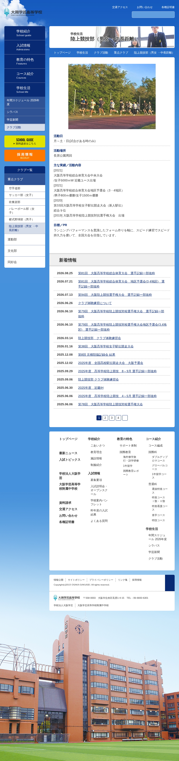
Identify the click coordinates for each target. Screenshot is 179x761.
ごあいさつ (98, 445)
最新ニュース (68, 453)
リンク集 (122, 579)
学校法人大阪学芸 (70, 476)
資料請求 (65, 502)
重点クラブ (121, 52)
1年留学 (128, 465)
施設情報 (96, 458)
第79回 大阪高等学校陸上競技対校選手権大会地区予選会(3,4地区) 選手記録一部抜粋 (122, 327)
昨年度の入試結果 (99, 512)
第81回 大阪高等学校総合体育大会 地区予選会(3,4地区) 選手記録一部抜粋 (121, 284)
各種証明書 (168, 7)
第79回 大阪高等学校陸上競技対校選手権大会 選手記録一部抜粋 (121, 313)
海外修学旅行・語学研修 (131, 458)
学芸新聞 (12, 119)
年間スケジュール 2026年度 (23, 102)
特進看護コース (160, 508)
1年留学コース (159, 476)
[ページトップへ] (170, 583)
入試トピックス (70, 459)
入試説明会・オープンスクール (99, 490)
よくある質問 (99, 521)
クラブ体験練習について (95, 303)
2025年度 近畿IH (90, 387)
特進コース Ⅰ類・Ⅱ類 (158, 499)
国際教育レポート (131, 472)
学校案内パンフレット (99, 502)
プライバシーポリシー (101, 579)
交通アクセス (120, 7)
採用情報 (137, 579)
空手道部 (14, 188)
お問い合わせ (145, 7)
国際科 (152, 452)
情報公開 (58, 579)
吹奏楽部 (14, 202)
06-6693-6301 (140, 598)
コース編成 (155, 445)
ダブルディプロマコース (160, 458)
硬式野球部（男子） (21, 219)
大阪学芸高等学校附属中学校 (70, 486)
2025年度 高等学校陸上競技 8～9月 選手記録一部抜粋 (117, 371)
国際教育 (125, 452)
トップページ (62, 52)
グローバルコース (160, 467)
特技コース (158, 520)
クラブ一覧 (25, 170)
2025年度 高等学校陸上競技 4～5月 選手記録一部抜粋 (117, 396)
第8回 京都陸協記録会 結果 (96, 354)
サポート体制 (128, 445)
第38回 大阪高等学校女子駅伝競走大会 (106, 346)
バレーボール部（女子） (21, 210)
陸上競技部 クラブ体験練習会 (99, 338)
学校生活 (82, 52)
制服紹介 (96, 465)
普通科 (152, 484)
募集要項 (96, 480)
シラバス (12, 111)
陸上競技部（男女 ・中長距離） (23, 228)
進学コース (158, 515)
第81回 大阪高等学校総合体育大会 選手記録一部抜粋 (116, 273)
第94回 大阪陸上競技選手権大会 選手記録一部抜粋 (115, 294)
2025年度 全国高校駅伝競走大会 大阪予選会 (110, 363)
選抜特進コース (160, 490)
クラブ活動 (14, 127)
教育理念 (96, 452)
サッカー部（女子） (21, 195)
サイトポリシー (76, 579)
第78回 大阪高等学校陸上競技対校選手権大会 (110, 404)
